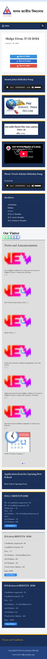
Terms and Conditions (12, 640)
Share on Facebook (25, 61)
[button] (22, 463)
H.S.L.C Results (14, 214)
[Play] (7, 87)
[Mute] (33, 87)
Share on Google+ (24, 65)
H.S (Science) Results (17, 220)
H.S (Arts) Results (16, 217)
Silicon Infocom (28, 655)
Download (8, 181)
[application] (23, 87)
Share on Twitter (24, 56)
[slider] (38, 87)
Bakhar (10, 208)
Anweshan (12, 204)
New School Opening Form (15, 484)
